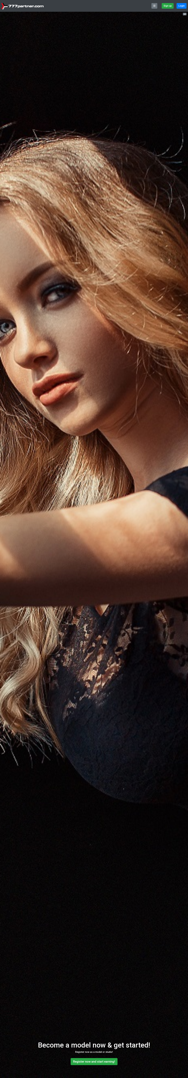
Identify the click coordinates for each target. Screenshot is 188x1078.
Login (181, 5)
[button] (185, 13)
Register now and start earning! (94, 1061)
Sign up (168, 5)
